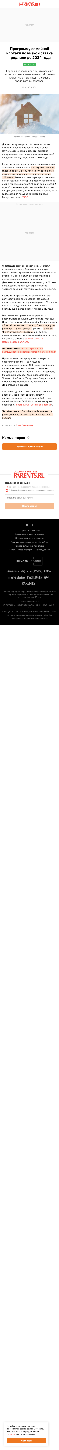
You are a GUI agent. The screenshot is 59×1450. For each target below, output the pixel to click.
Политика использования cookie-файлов (29, 542)
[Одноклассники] (32, 525)
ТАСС (25, 197)
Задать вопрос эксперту (20, 550)
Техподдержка (43, 550)
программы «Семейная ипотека (33, 404)
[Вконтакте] (27, 525)
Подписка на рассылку (17, 482)
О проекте (24, 530)
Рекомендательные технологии (29, 546)
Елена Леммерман (24, 425)
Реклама (36, 530)
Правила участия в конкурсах (29, 538)
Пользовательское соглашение (29, 534)
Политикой (15, 490)
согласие (16, 487)
